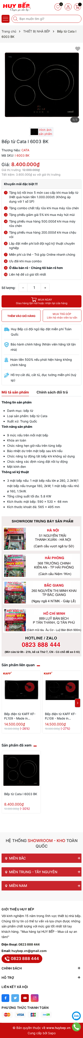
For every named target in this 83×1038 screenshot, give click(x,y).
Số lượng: (8, 288)
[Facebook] (5, 998)
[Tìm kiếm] (16, 19)
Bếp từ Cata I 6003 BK (20, 794)
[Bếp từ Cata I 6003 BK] (21, 770)
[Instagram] (35, 998)
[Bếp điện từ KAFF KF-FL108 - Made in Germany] (62, 690)
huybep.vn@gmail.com (29, 951)
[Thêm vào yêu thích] (77, 48)
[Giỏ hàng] (77, 6)
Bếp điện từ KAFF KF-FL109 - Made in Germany (19, 716)
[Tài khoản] (68, 6)
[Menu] (6, 19)
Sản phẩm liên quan (18, 665)
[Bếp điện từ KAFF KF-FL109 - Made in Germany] (21, 690)
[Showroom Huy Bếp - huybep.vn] (16, 6)
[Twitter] (15, 998)
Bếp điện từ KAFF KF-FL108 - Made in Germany (60, 716)
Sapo (52, 1033)
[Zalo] (76, 1015)
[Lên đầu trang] (76, 1004)
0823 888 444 (29, 944)
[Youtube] (25, 998)
